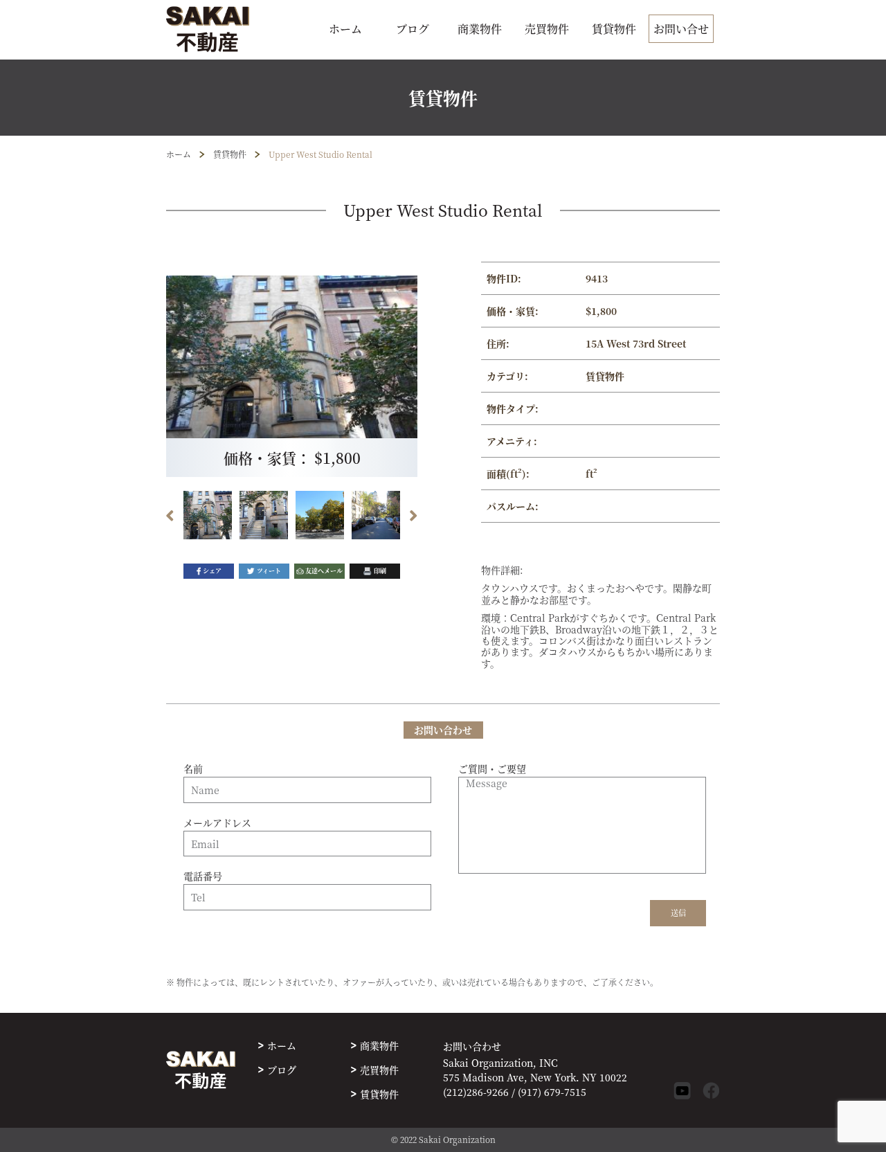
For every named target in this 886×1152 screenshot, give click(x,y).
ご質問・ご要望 (492, 769)
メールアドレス (217, 823)
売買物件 (547, 29)
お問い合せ (681, 29)
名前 (193, 769)
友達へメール (324, 570)
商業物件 (480, 29)
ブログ (412, 29)
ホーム (345, 29)
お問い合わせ (472, 1046)
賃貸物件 (614, 29)
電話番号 (202, 876)
